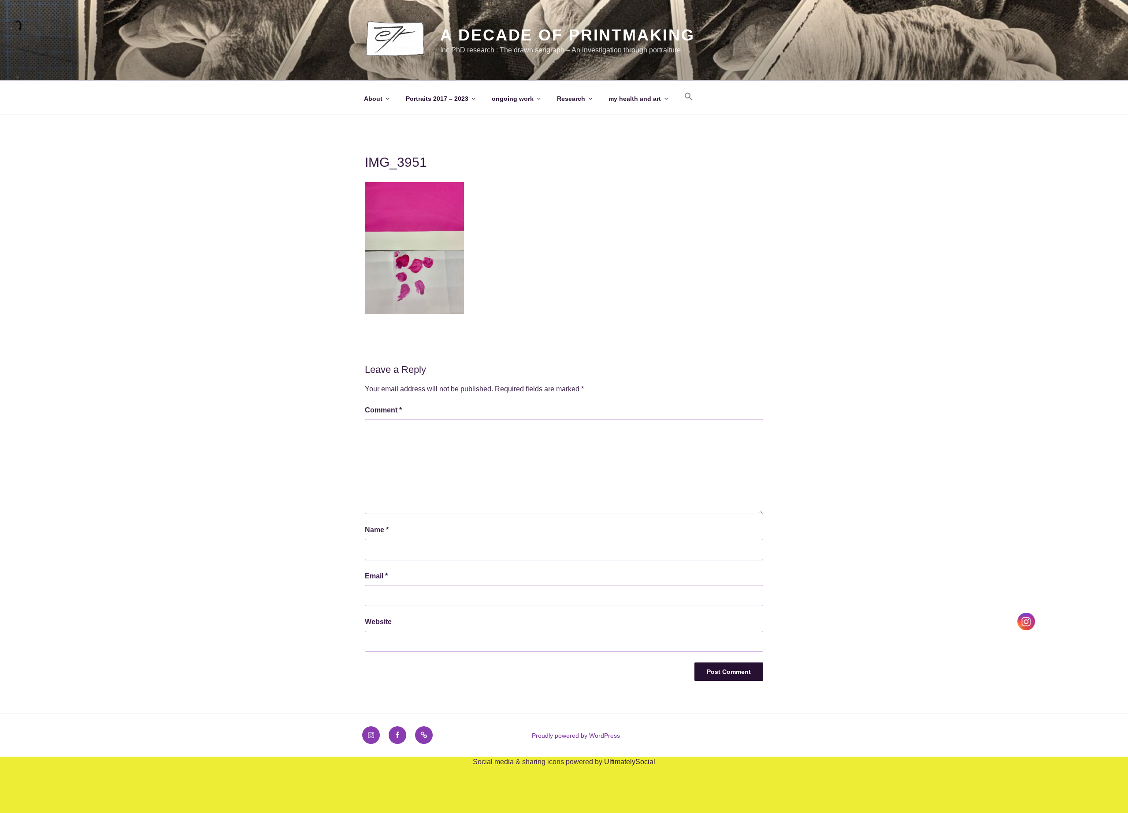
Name (377, 529)
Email (376, 576)
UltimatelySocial (629, 761)
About (373, 98)
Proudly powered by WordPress (576, 735)
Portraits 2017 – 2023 (437, 98)
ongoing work (513, 98)
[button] (688, 97)
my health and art (635, 98)
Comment (383, 410)
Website (378, 621)
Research (571, 98)
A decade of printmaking (567, 35)
